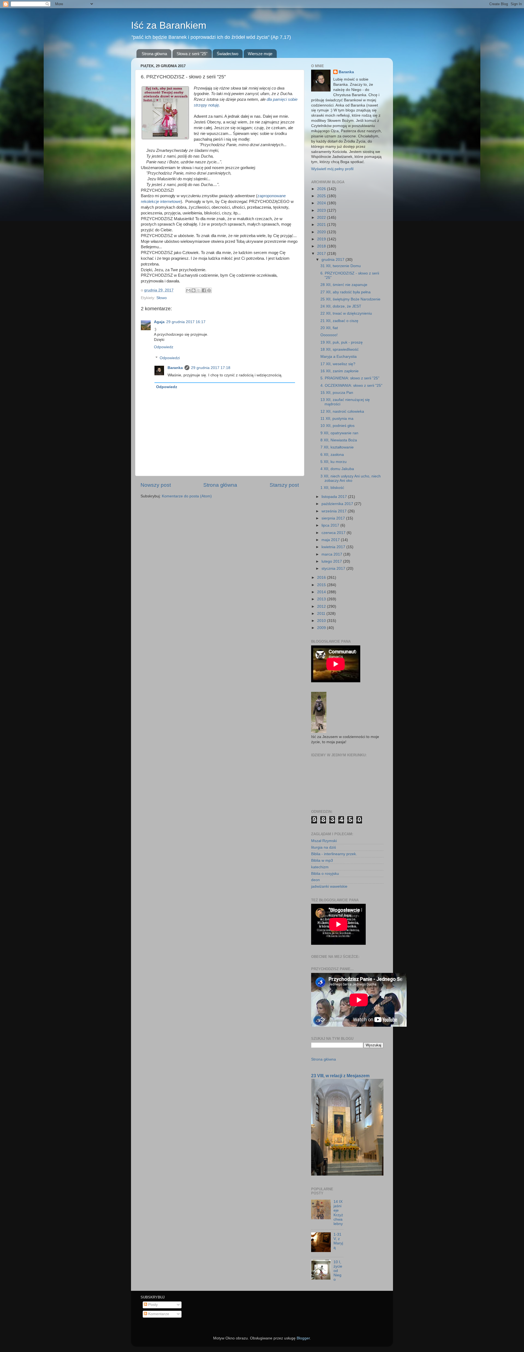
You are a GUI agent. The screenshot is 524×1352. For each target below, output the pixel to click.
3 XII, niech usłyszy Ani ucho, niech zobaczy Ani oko (350, 478)
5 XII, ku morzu (333, 462)
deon (315, 880)
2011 (321, 614)
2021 (322, 225)
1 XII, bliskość (332, 488)
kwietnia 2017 (333, 547)
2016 (322, 577)
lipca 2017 (330, 525)
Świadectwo (227, 53)
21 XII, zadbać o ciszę (339, 321)
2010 (322, 621)
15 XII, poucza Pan (336, 393)
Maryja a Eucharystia (338, 357)
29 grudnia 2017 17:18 (210, 368)
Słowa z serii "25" (192, 53)
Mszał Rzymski (324, 841)
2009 (322, 628)
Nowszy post (156, 485)
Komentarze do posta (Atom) (187, 496)
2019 (322, 239)
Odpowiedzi (170, 358)
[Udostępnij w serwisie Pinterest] (209, 290)
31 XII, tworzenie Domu (340, 266)
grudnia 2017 (333, 260)
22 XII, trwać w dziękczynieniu (346, 313)
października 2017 (337, 504)
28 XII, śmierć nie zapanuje (343, 285)
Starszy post (284, 485)
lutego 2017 (332, 561)
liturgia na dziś (323, 847)
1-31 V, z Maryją (338, 1241)
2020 (322, 232)
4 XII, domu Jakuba (337, 469)
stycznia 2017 (333, 568)
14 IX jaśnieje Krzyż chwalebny (338, 1213)
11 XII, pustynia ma (336, 419)
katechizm (320, 867)
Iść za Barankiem (168, 25)
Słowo (161, 298)
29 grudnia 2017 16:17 (186, 322)
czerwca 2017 (334, 533)
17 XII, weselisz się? (337, 364)
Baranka (175, 368)
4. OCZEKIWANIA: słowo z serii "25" (351, 385)
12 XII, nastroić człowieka (342, 411)
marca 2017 (332, 554)
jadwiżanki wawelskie (329, 886)
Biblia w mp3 (322, 860)
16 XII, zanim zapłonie (339, 371)
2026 (322, 189)
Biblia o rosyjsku (325, 874)
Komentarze (158, 1314)
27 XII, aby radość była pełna (345, 292)
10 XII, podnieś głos (337, 426)
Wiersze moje (260, 53)
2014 (322, 592)
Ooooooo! (329, 335)
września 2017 (334, 511)
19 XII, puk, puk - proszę (341, 342)
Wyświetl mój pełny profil (332, 169)
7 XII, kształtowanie (337, 447)
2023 (322, 210)
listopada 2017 (334, 497)
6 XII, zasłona (332, 455)
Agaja (159, 322)
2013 (322, 599)
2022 (322, 218)
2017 (322, 254)
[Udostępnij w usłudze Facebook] (204, 290)
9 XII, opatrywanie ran (339, 433)
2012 (322, 606)
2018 (322, 246)
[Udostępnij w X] (198, 290)
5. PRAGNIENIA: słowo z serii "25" (349, 378)
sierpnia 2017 (333, 518)
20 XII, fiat (329, 328)
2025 (322, 196)
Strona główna (154, 53)
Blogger (303, 1338)
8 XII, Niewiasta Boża (338, 440)
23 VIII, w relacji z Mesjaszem (340, 1075)
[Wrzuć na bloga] (193, 290)
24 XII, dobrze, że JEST (340, 306)
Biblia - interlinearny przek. (334, 854)
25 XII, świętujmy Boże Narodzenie (350, 299)
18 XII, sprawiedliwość (339, 349)
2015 (322, 585)
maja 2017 (331, 540)
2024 (322, 203)
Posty (152, 1305)
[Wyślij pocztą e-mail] (188, 290)
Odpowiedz (163, 347)
